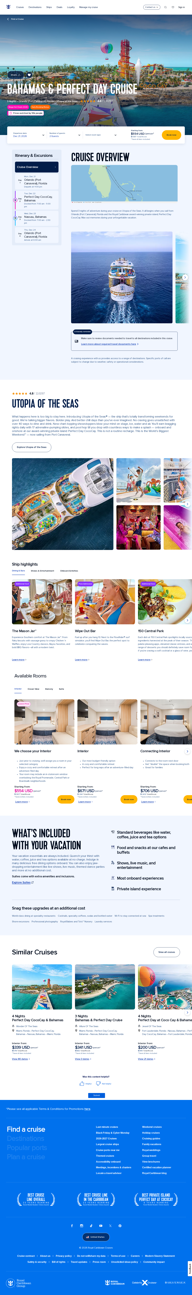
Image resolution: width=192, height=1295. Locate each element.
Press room (99, 1262)
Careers (135, 1256)
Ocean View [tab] (33, 689)
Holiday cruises (151, 1133)
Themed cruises (105, 1156)
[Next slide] (185, 277)
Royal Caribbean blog (154, 1173)
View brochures (151, 1161)
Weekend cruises (152, 1127)
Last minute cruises (107, 1127)
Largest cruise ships (107, 1144)
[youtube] (100, 1226)
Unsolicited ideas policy (124, 1262)
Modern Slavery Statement (160, 1256)
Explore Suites (21, 882)
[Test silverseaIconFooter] (175, 1285)
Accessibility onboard (108, 1161)
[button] (36, 167)
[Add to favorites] (29, 75)
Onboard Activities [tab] (69, 571)
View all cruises (166, 952)
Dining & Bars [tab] (18, 570)
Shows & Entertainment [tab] (42, 571)
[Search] (165, 7)
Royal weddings (151, 1150)
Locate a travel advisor (109, 1173)
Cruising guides (151, 1138)
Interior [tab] (18, 689)
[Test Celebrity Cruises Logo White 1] (144, 1284)
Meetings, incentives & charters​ (113, 1167)
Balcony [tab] (49, 689)
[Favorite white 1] (173, 7)
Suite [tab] (61, 689)
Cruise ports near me (108, 1150)
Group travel (149, 1156)
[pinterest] (120, 1226)
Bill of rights (58, 1262)
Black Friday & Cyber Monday (112, 1133)
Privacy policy (64, 1256)
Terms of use (118, 1256)
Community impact (154, 1262)
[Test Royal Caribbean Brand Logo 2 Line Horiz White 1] (115, 1284)
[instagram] (81, 1226)
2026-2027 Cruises (106, 1138)
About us (45, 1256)
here (87, 1109)
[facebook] (72, 1226)
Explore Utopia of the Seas (31, 447)
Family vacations (151, 1144)
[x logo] (110, 1226)
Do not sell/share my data (91, 1256)
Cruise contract (26, 1256)
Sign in (181, 7)
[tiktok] (91, 1226)
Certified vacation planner (156, 1167)
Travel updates (79, 1262)
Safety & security (36, 1262)
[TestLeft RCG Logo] (18, 1287)
